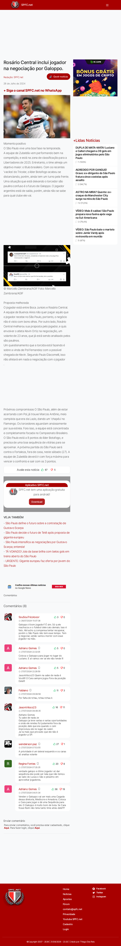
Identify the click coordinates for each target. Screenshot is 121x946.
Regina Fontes (27, 763)
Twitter (99, 892)
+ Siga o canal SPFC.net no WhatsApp (33, 90)
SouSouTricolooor (29, 617)
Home (66, 889)
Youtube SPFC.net (72, 919)
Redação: (13, 77)
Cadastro (68, 924)
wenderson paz (28, 744)
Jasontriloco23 (27, 707)
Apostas (67, 899)
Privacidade (69, 914)
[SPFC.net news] (37, 586)
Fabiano (23, 690)
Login (66, 929)
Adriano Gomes (28, 648)
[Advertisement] (60, 33)
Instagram (101, 896)
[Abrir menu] (107, 5)
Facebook (101, 888)
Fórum (66, 904)
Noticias (67, 894)
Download (36, 501)
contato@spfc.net (72, 909)
